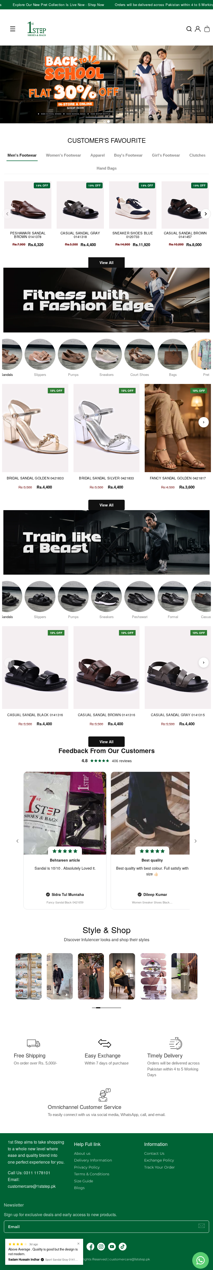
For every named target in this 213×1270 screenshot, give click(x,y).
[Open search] (189, 29)
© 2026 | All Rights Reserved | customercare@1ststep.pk (106, 1259)
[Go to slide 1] (94, 1007)
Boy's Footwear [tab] (128, 155)
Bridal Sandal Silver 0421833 (106, 478)
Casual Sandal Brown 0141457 (185, 234)
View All (106, 262)
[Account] (197, 29)
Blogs (79, 1187)
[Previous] (7, 214)
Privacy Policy (87, 1167)
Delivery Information (93, 1160)
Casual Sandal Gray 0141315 (178, 715)
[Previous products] (9, 422)
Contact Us (154, 1153)
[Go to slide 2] (98, 1007)
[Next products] (203, 422)
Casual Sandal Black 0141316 (35, 715)
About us (82, 1153)
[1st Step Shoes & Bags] (106, 86)
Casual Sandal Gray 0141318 (80, 234)
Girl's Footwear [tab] (166, 155)
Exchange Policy (159, 1160)
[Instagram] (101, 1246)
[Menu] (13, 29)
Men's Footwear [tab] (22, 155)
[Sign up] (201, 1226)
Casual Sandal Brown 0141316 (106, 715)
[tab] (104, 121)
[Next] (206, 214)
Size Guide (83, 1181)
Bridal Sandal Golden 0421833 (35, 478)
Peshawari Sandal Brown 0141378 (27, 234)
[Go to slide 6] (115, 1007)
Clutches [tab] (197, 155)
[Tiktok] (123, 1246)
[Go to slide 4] (106, 1007)
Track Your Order (159, 1167)
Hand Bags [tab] (107, 168)
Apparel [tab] (97, 155)
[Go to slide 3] (102, 1007)
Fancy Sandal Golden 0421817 (178, 478)
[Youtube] (112, 1246)
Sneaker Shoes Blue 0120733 (132, 234)
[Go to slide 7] (119, 1007)
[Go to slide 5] (111, 1007)
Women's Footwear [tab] (63, 155)
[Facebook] (90, 1246)
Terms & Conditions (91, 1174)
